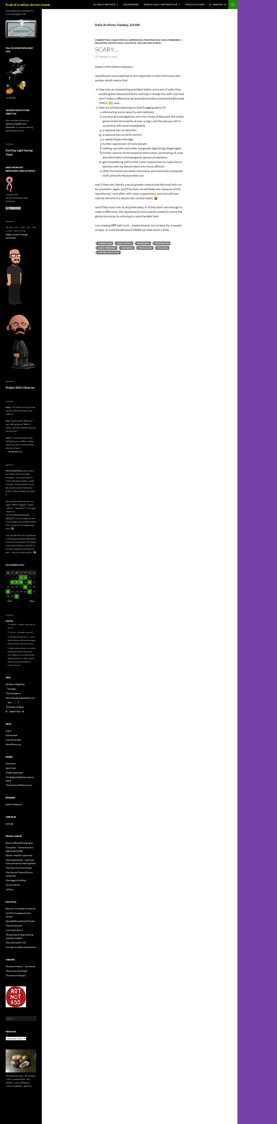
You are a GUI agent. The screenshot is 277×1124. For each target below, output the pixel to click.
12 (29, 582)
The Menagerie (131, 4)
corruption (102, 40)
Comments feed (13, 739)
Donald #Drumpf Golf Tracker (20, 921)
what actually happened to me (161, 4)
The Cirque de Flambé (16, 971)
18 (25, 586)
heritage (12, 688)
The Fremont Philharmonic (19, 785)
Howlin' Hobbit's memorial (19, 855)
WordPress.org (13, 744)
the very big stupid (149, 43)
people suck (116, 43)
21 (8, 591)
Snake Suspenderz (15, 772)
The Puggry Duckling (16, 880)
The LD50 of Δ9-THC (16, 942)
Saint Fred (11, 768)
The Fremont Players (16, 975)
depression (136, 40)
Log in (8, 730)
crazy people (119, 40)
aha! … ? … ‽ (13, 702)
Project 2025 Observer (20, 387)
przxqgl (9, 823)
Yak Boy (10, 889)
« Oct (9, 601)
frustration (152, 40)
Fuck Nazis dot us (14, 930)
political (130, 43)
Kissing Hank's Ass (15, 451)
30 (16, 596)
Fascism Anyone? (14, 925)
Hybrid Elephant (14, 804)
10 (21, 582)
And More (11, 763)
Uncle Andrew (13, 884)
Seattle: (9, 620)
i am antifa (127, 248)
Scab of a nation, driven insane (28, 4)
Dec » (32, 601)
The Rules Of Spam (194, 4)
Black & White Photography (19, 842)
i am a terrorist (170, 40)
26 (29, 591)
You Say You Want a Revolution (21, 947)
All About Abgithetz (104, 4)
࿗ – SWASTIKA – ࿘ (217, 4)
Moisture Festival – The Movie (20, 966)
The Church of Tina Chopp (19, 867)
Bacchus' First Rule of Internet (20, 908)
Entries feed (11, 735)
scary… (107, 49)
